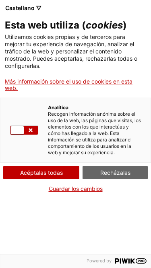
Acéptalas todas (41, 172)
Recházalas (115, 172)
